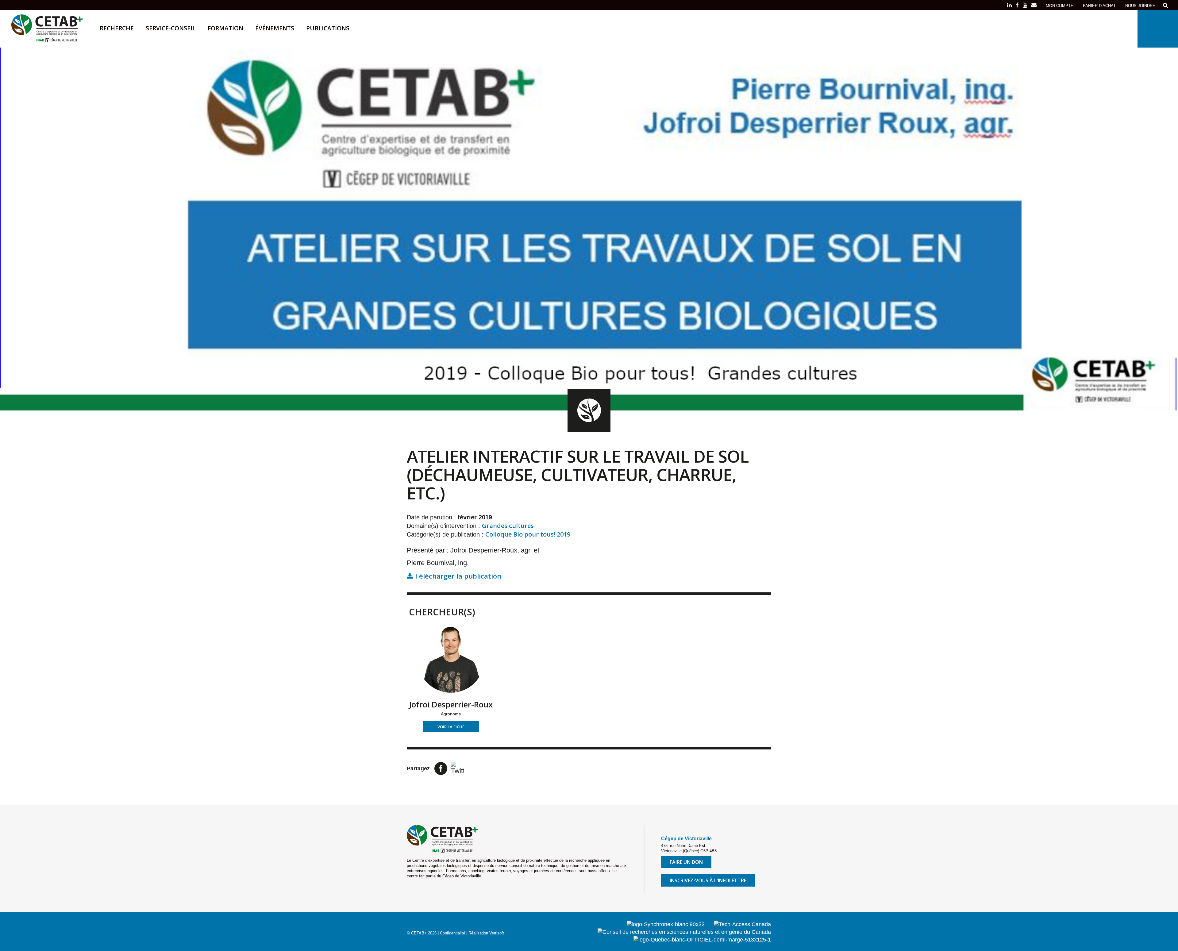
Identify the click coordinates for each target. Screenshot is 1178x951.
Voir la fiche (450, 727)
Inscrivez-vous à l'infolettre (708, 880)
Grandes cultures (508, 526)
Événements (274, 28)
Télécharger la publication (457, 575)
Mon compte (1059, 5)
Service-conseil (171, 28)
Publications (327, 28)
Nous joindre (1140, 5)
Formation (225, 28)
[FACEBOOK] (1017, 5)
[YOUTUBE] (1025, 5)
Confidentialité (452, 933)
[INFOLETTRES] (1034, 5)
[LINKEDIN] (1009, 5)
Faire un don (686, 862)
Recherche (117, 28)
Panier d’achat (1099, 5)
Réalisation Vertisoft (486, 933)
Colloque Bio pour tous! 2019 (527, 534)
